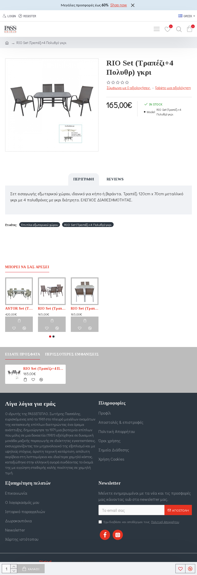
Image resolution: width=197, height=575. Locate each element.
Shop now (118, 4)
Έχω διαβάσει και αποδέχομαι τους (141, 522)
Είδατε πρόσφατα (22, 354)
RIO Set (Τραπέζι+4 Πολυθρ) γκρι (88, 224)
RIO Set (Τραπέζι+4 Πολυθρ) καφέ (52, 308)
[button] (50, 336)
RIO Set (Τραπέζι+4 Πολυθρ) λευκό (84, 308)
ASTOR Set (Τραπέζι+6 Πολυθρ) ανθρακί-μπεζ (19, 308)
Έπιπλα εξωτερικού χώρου (39, 224)
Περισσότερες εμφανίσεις (72, 354)
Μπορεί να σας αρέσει (27, 267)
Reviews (115, 179)
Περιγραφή (83, 179)
